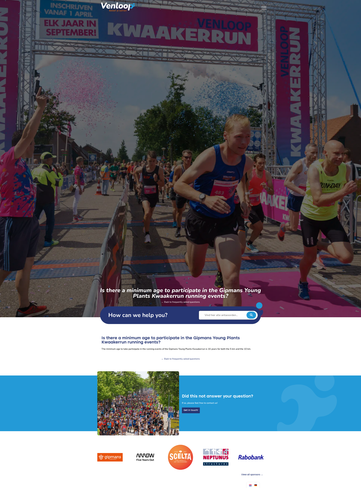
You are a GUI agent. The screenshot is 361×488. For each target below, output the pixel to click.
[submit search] (251, 315)
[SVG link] (264, 7)
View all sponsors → (252, 475)
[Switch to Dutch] (250, 485)
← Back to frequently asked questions (180, 302)
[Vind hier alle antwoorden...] (228, 315)
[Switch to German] (255, 485)
